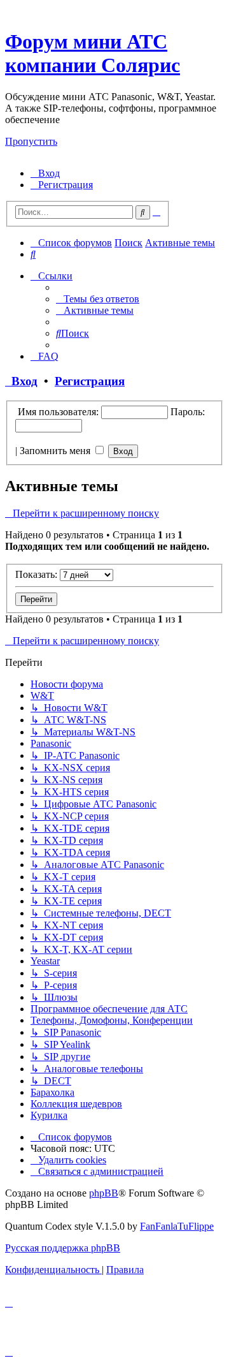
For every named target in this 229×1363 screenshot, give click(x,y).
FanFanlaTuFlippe (177, 1226)
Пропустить (31, 141)
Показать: (37, 574)
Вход (21, 381)
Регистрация (90, 381)
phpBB (103, 1193)
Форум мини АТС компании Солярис (92, 53)
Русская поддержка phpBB (62, 1247)
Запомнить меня (56, 450)
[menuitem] (45, 173)
